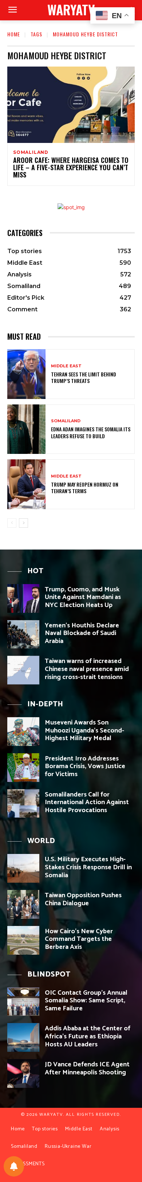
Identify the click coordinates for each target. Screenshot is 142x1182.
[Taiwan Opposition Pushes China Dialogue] (23, 904)
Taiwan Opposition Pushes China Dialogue (83, 899)
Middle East (66, 366)
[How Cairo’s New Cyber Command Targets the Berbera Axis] (23, 940)
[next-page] (23, 523)
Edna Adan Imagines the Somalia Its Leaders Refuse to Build (90, 432)
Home (13, 34)
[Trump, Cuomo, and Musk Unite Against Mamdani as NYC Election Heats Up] (23, 598)
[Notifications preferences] (14, 1166)
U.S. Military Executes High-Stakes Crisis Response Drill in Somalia (88, 867)
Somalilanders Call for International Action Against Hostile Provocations (87, 802)
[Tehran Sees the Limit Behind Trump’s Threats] (26, 374)
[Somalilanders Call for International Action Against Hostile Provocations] (23, 803)
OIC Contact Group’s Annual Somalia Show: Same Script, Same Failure (86, 1000)
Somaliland (30, 152)
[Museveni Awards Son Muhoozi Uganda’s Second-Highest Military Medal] (23, 731)
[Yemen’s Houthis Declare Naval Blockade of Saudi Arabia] (23, 634)
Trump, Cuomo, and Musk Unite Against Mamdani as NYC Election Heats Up (83, 597)
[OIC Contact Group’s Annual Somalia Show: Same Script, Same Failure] (23, 1001)
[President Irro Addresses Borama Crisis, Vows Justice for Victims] (23, 767)
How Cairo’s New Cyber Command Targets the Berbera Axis (79, 939)
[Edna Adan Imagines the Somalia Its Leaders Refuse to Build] (26, 429)
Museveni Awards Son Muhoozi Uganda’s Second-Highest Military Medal (84, 730)
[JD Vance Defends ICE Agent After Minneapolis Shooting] (23, 1073)
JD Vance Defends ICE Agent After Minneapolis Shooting (87, 1068)
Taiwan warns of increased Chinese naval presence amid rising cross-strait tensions (87, 669)
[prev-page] (11, 523)
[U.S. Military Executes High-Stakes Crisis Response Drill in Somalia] (23, 868)
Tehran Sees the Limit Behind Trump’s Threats (83, 377)
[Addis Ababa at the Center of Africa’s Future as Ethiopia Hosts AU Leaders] (23, 1037)
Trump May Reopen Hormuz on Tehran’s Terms (84, 487)
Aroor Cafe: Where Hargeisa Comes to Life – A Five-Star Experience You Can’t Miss (71, 167)
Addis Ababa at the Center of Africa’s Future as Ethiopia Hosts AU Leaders (87, 1036)
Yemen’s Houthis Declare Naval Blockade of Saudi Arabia (82, 633)
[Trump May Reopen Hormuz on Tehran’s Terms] (26, 484)
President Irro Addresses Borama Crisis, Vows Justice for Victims (85, 766)
